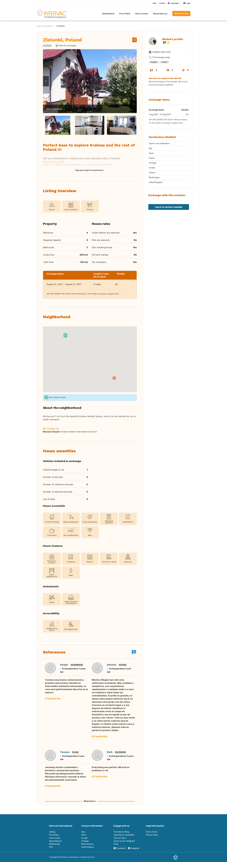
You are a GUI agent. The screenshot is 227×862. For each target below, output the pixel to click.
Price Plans (54, 835)
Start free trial (181, 13)
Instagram (135, 848)
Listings (52, 832)
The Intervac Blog (121, 832)
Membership (54, 844)
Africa (83, 835)
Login (188, 3)
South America (87, 847)
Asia (83, 832)
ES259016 (120, 752)
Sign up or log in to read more (89, 170)
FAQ (51, 847)
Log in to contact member (168, 207)
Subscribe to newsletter (123, 835)
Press (115, 844)
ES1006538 (77, 664)
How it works (54, 838)
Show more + (90, 801)
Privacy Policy (152, 835)
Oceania (85, 841)
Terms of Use (151, 832)
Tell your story (119, 838)
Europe (84, 838)
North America (87, 844)
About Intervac (55, 841)
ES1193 (122, 664)
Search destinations (45, 26)
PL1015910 (61, 26)
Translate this (52, 428)
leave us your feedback (124, 841)
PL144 (75, 752)
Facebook (121, 848)
